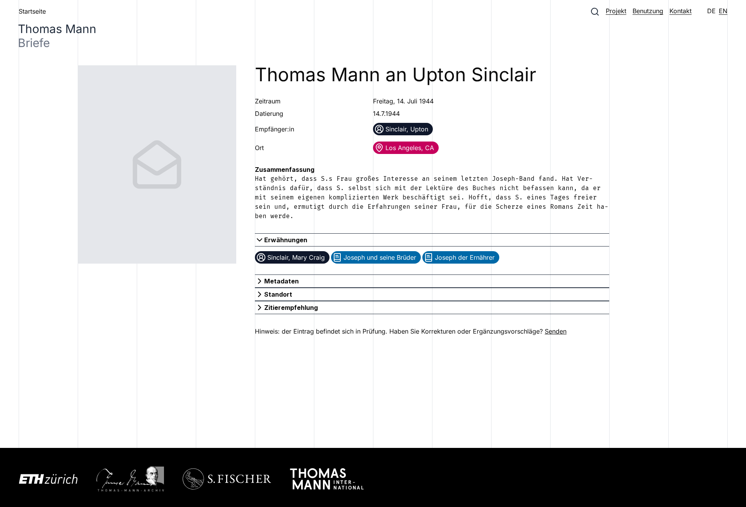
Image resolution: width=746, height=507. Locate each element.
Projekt (616, 11)
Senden (555, 331)
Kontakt (680, 11)
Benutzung (648, 11)
